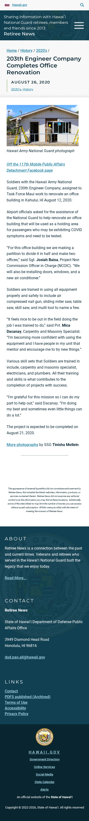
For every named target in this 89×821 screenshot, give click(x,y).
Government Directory (45, 759)
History (26, 50)
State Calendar (45, 782)
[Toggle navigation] (79, 25)
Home (12, 50)
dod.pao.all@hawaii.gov (25, 657)
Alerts (44, 789)
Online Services (44, 767)
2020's (41, 50)
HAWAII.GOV (44, 752)
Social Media (44, 774)
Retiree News (19, 34)
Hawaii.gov (19, 5)
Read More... (15, 578)
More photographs (22, 444)
